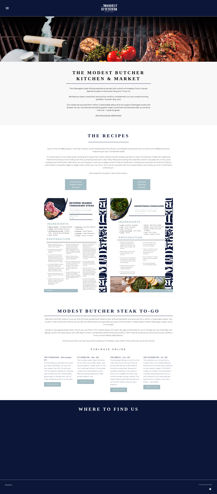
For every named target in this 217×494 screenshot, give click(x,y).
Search (8, 485)
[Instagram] (210, 489)
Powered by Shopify (205, 484)
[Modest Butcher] (109, 8)
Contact (205, 8)
